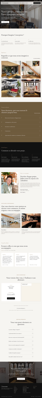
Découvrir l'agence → (23, 192)
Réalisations (15, 390)
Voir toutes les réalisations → (37, 58)
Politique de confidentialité (38, 396)
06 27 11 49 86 (36, 0)
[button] (21, 308)
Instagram (34, 387)
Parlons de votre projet (11, 298)
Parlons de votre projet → (37, 113)
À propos (15, 391)
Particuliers (15, 387)
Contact (40, 0)
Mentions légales (33, 396)
